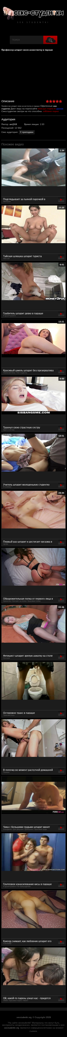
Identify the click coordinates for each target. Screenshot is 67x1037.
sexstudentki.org (24, 1017)
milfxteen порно (51, 111)
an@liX (13, 124)
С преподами (26, 132)
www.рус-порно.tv (47, 108)
